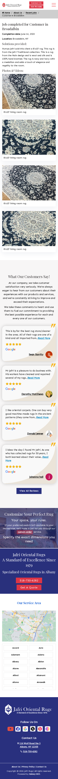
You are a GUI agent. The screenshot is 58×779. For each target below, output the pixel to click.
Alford (15, 675)
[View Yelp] (40, 728)
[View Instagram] (47, 728)
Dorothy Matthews (32, 394)
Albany (15, 661)
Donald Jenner (35, 433)
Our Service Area (29, 603)
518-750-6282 (36, 7)
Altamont (41, 675)
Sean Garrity (36, 354)
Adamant (15, 655)
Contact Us (36, 3)
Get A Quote (29, 587)
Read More (44, 338)
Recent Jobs (31, 12)
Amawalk (41, 682)
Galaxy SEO (34, 774)
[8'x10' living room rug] (29, 91)
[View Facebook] (18, 728)
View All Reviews (29, 490)
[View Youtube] (10, 728)
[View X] (33, 728)
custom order (25, 532)
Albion (41, 661)
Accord (15, 648)
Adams (41, 655)
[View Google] (25, 728)
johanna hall (36, 476)
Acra (41, 648)
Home (7, 12)
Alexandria (41, 668)
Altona (16, 682)
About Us (18, 12)
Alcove (16, 668)
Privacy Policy (28, 767)
